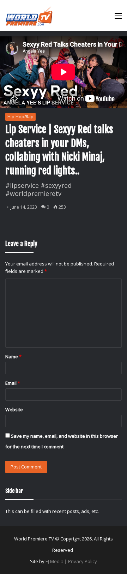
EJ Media (55, 561)
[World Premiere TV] (29, 15)
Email (12, 383)
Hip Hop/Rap (20, 117)
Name (13, 356)
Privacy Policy (82, 561)
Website (14, 409)
